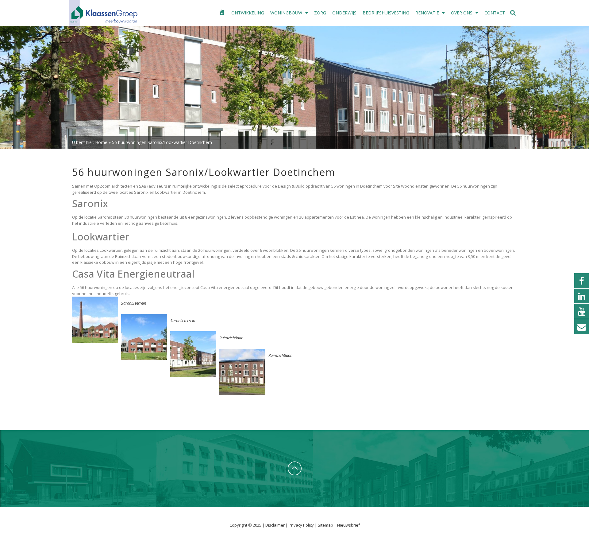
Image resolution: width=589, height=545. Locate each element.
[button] (513, 13)
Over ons (461, 13)
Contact (494, 13)
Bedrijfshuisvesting (386, 13)
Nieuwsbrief (348, 525)
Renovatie (427, 13)
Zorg (320, 13)
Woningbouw (286, 13)
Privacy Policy (302, 525)
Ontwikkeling (247, 13)
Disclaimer (275, 525)
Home (101, 142)
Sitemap (325, 525)
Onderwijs (344, 13)
